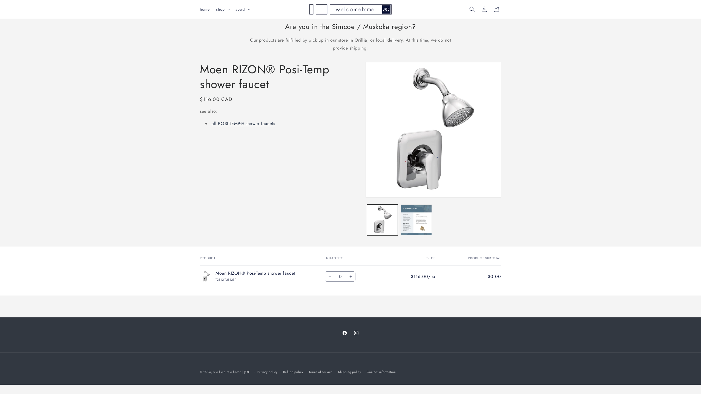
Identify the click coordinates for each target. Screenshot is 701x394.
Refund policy (293, 372)
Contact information (381, 372)
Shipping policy (349, 372)
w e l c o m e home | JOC (232, 372)
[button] (222, 9)
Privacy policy (267, 372)
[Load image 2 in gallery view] (416, 219)
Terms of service (320, 372)
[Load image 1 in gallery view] (382, 219)
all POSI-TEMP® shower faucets (243, 123)
